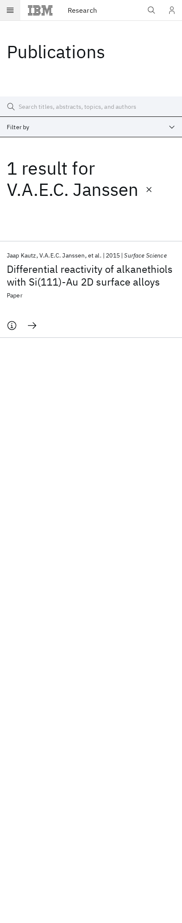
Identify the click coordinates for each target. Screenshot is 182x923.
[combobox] (91, 127)
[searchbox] (91, 106)
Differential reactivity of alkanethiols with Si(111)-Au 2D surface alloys (90, 275)
